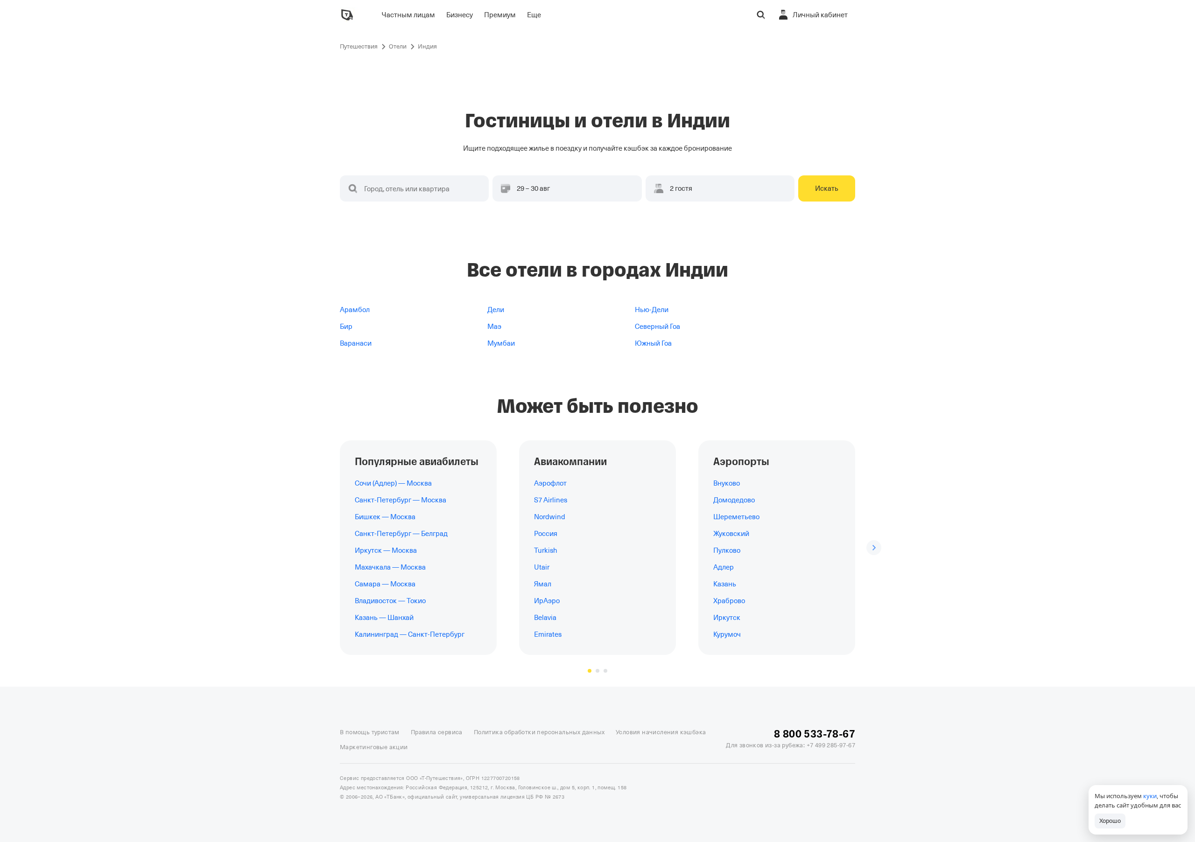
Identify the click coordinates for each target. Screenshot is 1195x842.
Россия (545, 533)
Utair (541, 567)
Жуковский (731, 533)
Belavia (545, 617)
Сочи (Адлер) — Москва (393, 483)
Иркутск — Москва (386, 550)
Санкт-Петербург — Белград (401, 533)
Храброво (729, 601)
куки (1150, 796)
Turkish (545, 550)
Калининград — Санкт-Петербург (409, 634)
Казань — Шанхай (384, 617)
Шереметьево (736, 517)
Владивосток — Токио (390, 601)
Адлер (723, 567)
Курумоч (727, 634)
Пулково (726, 550)
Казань (724, 584)
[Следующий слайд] (873, 547)
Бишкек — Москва (385, 517)
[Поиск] (761, 15)
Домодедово (734, 500)
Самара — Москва (385, 584)
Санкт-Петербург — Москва (400, 500)
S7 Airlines (550, 500)
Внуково (726, 483)
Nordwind (549, 517)
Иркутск (726, 617)
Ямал (542, 584)
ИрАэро (547, 601)
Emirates (548, 634)
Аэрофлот (550, 483)
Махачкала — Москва (390, 567)
